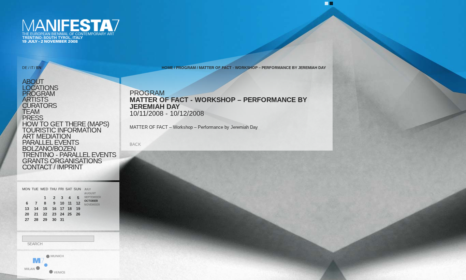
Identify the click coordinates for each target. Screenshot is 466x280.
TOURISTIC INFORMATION (61, 130)
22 (45, 214)
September (92, 197)
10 (62, 203)
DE (24, 68)
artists (35, 99)
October (91, 200)
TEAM (31, 112)
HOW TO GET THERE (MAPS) (65, 124)
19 (78, 209)
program (38, 93)
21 (36, 214)
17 (62, 209)
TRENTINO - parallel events (69, 155)
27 (27, 220)
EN (38, 68)
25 (70, 214)
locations (40, 88)
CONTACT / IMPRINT (52, 167)
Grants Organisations (62, 161)
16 (54, 209)
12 (78, 203)
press (32, 118)
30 (54, 220)
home (167, 68)
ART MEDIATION (46, 136)
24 (62, 214)
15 (45, 209)
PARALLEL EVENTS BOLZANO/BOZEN (50, 145)
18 (70, 209)
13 (27, 209)
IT (32, 68)
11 (70, 203)
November (92, 204)
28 (36, 220)
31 (62, 220)
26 (78, 214)
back (135, 144)
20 (27, 214)
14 (36, 209)
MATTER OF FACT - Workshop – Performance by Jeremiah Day (262, 68)
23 (54, 214)
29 (45, 220)
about (33, 82)
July (87, 189)
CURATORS (39, 105)
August (90, 193)
